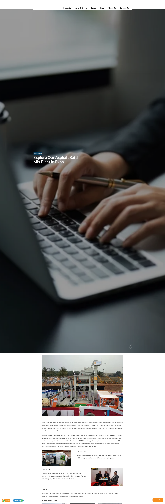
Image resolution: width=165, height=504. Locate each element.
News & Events (81, 8)
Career (93, 8)
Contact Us (124, 8)
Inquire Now (158, 500)
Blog (102, 8)
